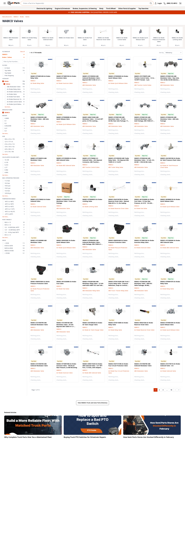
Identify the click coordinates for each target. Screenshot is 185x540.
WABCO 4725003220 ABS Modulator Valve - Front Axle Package (66, 201)
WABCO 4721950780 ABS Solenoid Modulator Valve (142, 365)
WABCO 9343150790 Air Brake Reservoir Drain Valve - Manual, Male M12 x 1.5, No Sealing (118, 201)
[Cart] (180, 3)
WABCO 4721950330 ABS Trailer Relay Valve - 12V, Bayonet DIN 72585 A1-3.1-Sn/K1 (118, 160)
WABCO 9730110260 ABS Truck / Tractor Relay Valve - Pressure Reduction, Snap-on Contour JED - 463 (119, 284)
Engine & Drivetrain (62, 8)
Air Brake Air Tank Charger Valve (92, 330)
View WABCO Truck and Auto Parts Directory (92, 403)
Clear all (22, 51)
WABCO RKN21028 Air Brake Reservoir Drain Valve (143, 323)
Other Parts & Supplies (127, 8)
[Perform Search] (151, 3)
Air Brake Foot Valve (140, 208)
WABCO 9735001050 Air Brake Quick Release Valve (170, 323)
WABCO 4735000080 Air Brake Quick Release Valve (66, 118)
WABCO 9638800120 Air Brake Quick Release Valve (170, 200)
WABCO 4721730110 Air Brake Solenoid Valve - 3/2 (170, 365)
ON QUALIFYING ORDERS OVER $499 (103, 12)
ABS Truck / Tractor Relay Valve (118, 291)
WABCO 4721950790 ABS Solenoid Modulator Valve (39, 323)
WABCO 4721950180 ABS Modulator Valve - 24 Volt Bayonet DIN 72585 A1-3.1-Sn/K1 (65, 325)
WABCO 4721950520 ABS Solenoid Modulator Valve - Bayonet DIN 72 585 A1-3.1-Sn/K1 (91, 79)
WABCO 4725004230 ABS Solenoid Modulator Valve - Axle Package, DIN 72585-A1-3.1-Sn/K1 (92, 243)
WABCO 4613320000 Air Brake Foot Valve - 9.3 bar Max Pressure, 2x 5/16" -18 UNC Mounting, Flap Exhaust (144, 202)
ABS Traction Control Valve (142, 85)
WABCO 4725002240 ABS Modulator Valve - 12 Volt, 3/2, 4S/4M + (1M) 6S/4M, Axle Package (144, 161)
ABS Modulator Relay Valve (91, 291)
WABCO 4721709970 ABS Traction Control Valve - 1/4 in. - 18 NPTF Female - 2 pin (144, 78)
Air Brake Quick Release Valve (117, 83)
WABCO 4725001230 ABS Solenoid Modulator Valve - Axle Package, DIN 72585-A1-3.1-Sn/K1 (143, 120)
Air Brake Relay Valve (37, 83)
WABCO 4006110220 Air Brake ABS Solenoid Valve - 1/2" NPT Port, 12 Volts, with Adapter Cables (92, 366)
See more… (8, 107)
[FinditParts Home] (14, 3)
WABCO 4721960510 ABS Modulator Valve (39, 159)
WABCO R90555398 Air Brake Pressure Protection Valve (117, 241)
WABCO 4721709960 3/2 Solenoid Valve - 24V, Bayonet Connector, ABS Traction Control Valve (92, 161)
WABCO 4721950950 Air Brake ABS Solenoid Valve (66, 159)
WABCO (33, 81)
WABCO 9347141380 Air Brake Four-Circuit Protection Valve (118, 365)
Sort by (161, 52)
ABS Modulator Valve (89, 85)
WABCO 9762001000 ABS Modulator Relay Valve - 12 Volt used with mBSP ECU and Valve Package (92, 284)
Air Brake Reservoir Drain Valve (118, 208)
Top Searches (143, 8)
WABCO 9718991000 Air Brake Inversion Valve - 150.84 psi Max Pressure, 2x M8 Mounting (66, 366)
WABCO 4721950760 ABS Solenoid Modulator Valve (39, 365)
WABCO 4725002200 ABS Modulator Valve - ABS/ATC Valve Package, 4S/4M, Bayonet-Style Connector (143, 284)
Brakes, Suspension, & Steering (85, 8)
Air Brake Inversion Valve (64, 83)
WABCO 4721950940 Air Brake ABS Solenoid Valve (170, 241)
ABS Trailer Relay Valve (115, 167)
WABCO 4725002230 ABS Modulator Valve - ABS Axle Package (169, 119)
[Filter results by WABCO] (48, 59)
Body (101, 8)
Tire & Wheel (111, 8)
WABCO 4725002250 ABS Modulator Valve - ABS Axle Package (40, 119)
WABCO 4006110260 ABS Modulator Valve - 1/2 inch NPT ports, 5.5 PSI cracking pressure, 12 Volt (92, 120)
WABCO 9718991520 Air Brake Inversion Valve (66, 77)
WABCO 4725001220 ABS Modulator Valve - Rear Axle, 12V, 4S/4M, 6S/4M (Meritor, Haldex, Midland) (169, 79)
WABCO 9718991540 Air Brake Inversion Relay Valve (144, 241)
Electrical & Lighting (44, 8)
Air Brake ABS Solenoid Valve (65, 165)
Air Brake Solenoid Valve (38, 207)
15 (171, 390)
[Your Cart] (180, 3)
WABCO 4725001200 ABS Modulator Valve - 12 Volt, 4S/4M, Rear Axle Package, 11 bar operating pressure (118, 120)
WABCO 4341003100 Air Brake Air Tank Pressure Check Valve (170, 159)
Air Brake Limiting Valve (90, 207)
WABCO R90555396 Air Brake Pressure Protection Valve (40, 282)
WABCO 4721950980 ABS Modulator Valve (39, 241)
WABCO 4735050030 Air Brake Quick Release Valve (118, 77)
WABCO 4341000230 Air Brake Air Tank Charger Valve (92, 323)
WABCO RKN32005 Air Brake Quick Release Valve (65, 241)
